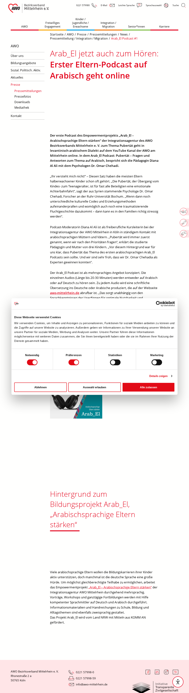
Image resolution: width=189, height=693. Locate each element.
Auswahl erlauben (94, 387)
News (124, 34)
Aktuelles (17, 77)
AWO (24, 26)
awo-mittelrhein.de (64, 293)
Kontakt (16, 116)
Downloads (22, 102)
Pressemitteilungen (28, 91)
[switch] (73, 362)
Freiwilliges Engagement (52, 24)
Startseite (56, 34)
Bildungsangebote (23, 63)
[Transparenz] (155, 684)
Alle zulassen (148, 387)
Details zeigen (158, 376)
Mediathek (21, 108)
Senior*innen (136, 26)
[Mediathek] (76, 417)
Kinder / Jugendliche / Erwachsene (80, 22)
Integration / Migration (108, 24)
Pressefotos (22, 96)
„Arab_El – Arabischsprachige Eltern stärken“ (120, 587)
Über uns (17, 56)
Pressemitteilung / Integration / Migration (79, 38)
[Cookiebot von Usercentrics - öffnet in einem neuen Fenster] (158, 304)
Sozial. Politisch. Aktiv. (26, 70)
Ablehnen (40, 387)
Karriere (164, 26)
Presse (15, 85)
